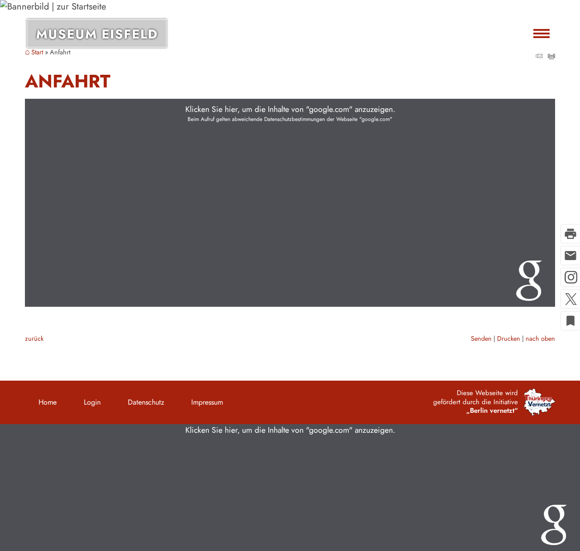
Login (92, 402)
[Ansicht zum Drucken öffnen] (551, 56)
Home (48, 402)
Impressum (207, 402)
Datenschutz (146, 402)
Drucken (508, 338)
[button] (290, 203)
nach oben (540, 338)
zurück (34, 338)
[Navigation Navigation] (541, 33)
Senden (481, 338)
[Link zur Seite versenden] (538, 56)
